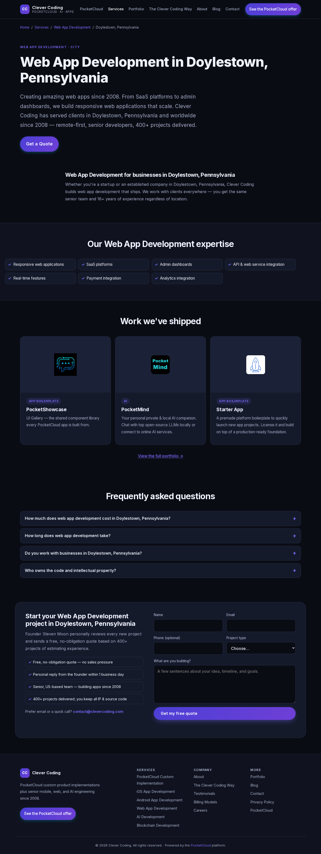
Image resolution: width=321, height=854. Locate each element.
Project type (236, 638)
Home (24, 27)
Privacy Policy (262, 802)
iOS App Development (156, 791)
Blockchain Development (158, 825)
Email (230, 615)
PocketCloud (91, 9)
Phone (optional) (167, 638)
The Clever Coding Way (170, 9)
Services (116, 9)
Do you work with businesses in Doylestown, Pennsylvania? (83, 553)
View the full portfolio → (160, 455)
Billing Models (205, 802)
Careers (200, 810)
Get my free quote (179, 713)
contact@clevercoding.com (98, 711)
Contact (232, 9)
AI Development (151, 817)
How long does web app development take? (68, 535)
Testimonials (204, 793)
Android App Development (159, 800)
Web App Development (72, 27)
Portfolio (136, 9)
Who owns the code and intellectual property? (70, 570)
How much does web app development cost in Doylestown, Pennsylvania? (98, 518)
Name (158, 615)
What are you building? (172, 661)
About (202, 9)
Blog (216, 9)
